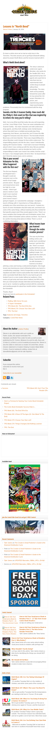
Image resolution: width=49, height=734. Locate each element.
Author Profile (23, 329)
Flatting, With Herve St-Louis (17, 301)
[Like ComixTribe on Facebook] (8, 377)
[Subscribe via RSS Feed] (4, 377)
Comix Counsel (7, 612)
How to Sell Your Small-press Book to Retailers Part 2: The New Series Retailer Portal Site (32, 629)
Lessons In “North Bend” (16, 26)
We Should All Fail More (20, 660)
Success (5, 388)
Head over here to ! (19, 294)
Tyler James (8, 543)
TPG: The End (12, 311)
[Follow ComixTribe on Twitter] (11, 377)
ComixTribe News (16, 318)
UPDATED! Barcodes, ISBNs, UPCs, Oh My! (30, 560)
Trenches (24, 315)
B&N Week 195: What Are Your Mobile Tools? (28, 709)
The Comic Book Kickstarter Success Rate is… (20, 407)
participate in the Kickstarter (25, 294)
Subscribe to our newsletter (12, 373)
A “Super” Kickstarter (15, 303)
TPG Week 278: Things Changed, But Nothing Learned (23, 424)
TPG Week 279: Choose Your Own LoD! (21, 308)
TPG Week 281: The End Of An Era (19, 306)
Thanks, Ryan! (8, 292)
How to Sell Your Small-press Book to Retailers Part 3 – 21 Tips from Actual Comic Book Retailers (32, 619)
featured (10, 315)
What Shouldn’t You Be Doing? (22, 649)
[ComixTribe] (24, 16)
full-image (17, 315)
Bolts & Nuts (6, 673)
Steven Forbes (7, 29)
